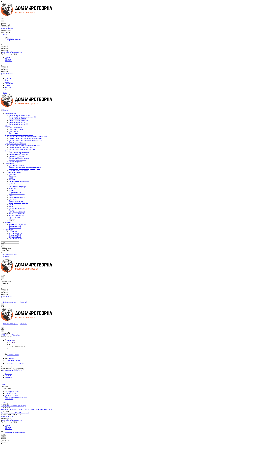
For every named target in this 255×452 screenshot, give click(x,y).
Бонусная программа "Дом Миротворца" (15, 413)
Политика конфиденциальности (14, 432)
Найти (3, 436)
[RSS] (1, 381)
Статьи (3, 402)
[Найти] (2, 21)
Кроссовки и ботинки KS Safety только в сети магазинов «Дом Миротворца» (27, 409)
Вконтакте (8, 57)
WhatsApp (8, 61)
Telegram (8, 59)
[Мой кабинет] (2, 300)
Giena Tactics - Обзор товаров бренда (13, 406)
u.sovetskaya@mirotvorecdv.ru (12, 52)
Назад (13, 342)
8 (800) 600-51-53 (7, 28)
